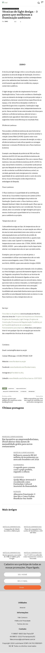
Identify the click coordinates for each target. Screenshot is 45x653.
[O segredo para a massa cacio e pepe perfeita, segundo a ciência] (7, 468)
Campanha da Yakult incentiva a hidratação (12, 530)
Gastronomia (19, 464)
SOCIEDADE (23, 391)
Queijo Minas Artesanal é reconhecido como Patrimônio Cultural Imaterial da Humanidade (25, 482)
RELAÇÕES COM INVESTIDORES (10, 391)
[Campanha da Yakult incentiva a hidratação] (12, 518)
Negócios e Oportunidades (12, 436)
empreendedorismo (21, 388)
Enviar (21, 587)
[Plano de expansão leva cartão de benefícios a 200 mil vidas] (33, 518)
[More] (24, 26)
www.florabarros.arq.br (17, 361)
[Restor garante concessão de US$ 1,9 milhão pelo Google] (12, 544)
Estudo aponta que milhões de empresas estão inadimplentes (12, 400)
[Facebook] (4, 26)
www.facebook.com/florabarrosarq (22, 367)
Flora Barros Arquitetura (11, 314)
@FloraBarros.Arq (16, 373)
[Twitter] (9, 26)
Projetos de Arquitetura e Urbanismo (28, 316)
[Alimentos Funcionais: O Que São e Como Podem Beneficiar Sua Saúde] (7, 495)
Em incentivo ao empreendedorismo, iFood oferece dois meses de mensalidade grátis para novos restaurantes (20, 443)
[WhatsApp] (19, 26)
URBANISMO (32, 391)
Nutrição (17, 491)
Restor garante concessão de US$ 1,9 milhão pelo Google (12, 556)
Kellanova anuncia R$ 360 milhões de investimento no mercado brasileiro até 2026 (26, 457)
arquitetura (11, 388)
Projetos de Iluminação (10, 319)
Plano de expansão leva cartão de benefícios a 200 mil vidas (33, 530)
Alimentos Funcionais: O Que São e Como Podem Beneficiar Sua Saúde (24, 496)
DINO (6, 21)
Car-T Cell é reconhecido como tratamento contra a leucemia (33, 556)
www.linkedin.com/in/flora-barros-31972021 (25, 378)
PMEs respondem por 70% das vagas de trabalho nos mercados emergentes (33, 400)
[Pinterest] (14, 26)
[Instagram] (22, 598)
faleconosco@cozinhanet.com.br (22, 639)
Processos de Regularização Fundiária (25, 322)
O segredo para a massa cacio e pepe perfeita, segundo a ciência (24, 469)
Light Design (24, 319)
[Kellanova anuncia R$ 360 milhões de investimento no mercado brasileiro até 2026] (7, 456)
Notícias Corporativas (10, 8)
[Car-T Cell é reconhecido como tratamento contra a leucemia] (33, 544)
